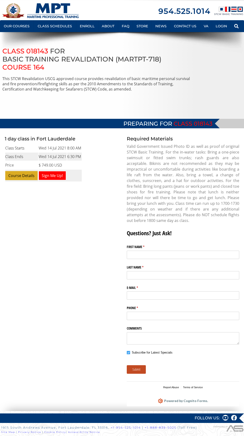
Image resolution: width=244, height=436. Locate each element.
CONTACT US (185, 26)
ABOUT (108, 26)
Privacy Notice (29, 432)
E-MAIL (138, 287)
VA (206, 26)
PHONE (138, 308)
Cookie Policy (55, 432)
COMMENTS (134, 328)
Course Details (21, 175)
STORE (142, 26)
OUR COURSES (17, 26)
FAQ (125, 26)
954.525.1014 (184, 11)
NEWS (161, 26)
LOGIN (221, 26)
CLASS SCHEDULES (55, 26)
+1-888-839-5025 (160, 427)
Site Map (8, 432)
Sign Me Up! (52, 175)
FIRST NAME (141, 246)
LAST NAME (141, 267)
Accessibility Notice (84, 432)
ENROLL (87, 26)
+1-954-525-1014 (126, 427)
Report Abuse (171, 387)
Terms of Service (193, 387)
